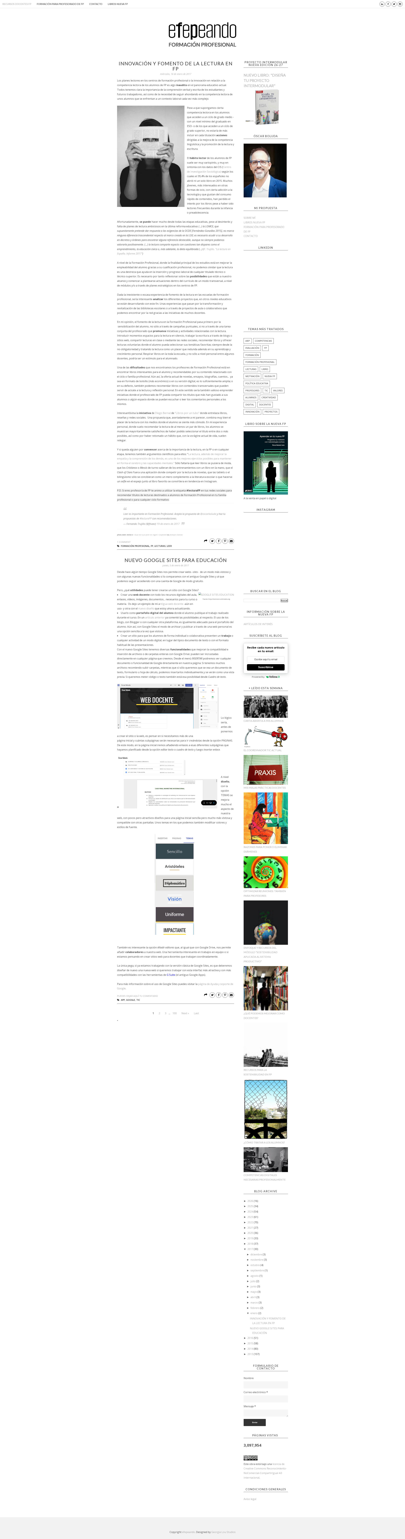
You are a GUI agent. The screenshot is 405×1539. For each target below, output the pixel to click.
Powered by (258, 677)
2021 (250, 1227)
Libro (265, 369)
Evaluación (252, 347)
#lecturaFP (146, 518)
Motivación (252, 376)
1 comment (124, 541)
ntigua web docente (171, 604)
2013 (250, 1354)
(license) (180, 535)
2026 (250, 1201)
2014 (250, 1348)
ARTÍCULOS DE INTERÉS (258, 624)
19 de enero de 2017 (168, 524)
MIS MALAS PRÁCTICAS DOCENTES (265, 787)
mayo (254, 1292)
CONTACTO (95, 4)
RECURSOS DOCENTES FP (16, 4)
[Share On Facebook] (218, 541)
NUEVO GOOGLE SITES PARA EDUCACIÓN (176, 560)
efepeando (188, 1532)
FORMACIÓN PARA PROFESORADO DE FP (60, 4)
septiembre (257, 1270)
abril (253, 1297)
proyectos (271, 411)
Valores (278, 390)
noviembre (257, 1259)
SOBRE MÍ (249, 218)
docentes (265, 404)
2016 (250, 1338)
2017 (250, 1249)
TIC (138, 999)
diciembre (256, 1254)
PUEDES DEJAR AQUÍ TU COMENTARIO (137, 995)
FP (152, 545)
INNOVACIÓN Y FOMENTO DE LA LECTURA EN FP (176, 66)
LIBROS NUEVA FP (118, 4)
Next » (185, 1013)
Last (196, 1013)
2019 (250, 1238)
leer (169, 545)
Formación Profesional (135, 545)
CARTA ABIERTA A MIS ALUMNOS (264, 720)
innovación (252, 411)
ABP (247, 340)
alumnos (250, 397)
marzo (254, 1302)
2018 (250, 1243)
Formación (252, 355)
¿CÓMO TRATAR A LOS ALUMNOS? (264, 1142)
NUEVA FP (270, 376)
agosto (254, 1276)
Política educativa (256, 383)
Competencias (263, 340)
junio (253, 1286)
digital (249, 404)
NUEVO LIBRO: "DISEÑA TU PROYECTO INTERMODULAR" (265, 80)
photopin (172, 535)
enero (254, 1313)
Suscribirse (265, 667)
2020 (250, 1233)
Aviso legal (250, 1499)
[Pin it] (225, 541)
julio (253, 1281)
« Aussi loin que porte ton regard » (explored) (149, 535)
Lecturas (159, 545)
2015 (250, 1343)
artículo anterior (154, 617)
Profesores (252, 390)
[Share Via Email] (231, 541)
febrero (255, 1308)
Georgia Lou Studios (223, 1532)
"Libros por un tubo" (187, 413)
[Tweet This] (212, 541)
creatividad (269, 397)
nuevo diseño (146, 608)
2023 (250, 1217)
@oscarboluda (208, 514)
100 (174, 1013)
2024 (250, 1211)
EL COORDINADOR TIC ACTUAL (263, 750)
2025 (250, 1206)
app (123, 999)
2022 (250, 1222)
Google (130, 999)
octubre (255, 1265)
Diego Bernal (163, 413)
